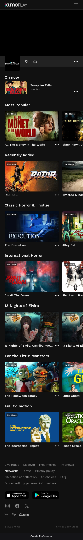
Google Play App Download (46, 495)
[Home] (16, 5)
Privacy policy (45, 471)
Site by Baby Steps (67, 526)
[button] (41, 87)
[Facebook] (17, 506)
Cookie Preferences (41, 536)
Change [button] (24, 514)
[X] (27, 506)
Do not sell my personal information (30, 483)
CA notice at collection (21, 477)
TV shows (67, 464)
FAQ (63, 477)
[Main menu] (76, 5)
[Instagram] (7, 506)
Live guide (12, 464)
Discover (29, 464)
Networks (11, 471)
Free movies (47, 464)
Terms (26, 471)
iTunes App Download (17, 495)
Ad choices (48, 477)
